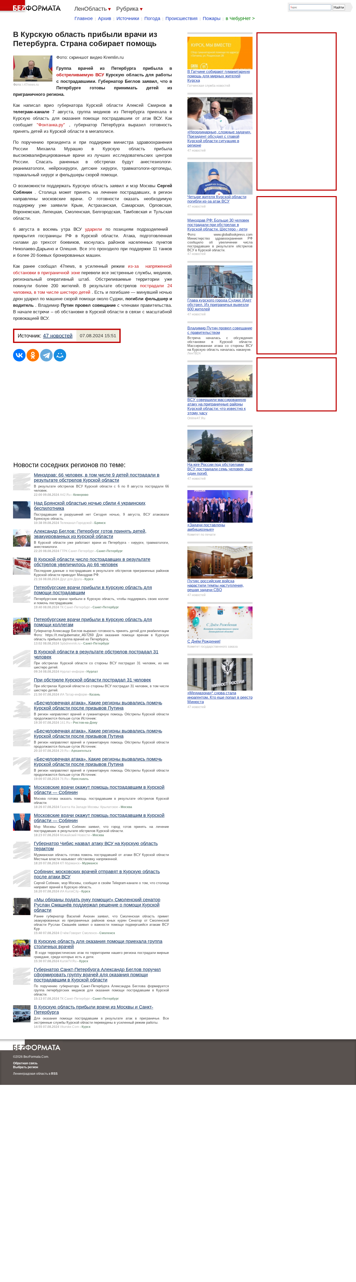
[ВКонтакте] (19, 355)
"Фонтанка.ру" (51, 124)
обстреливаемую (75, 74)
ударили (95, 229)
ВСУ (99, 74)
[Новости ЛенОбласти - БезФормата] (31, 6)
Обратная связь (25, 1063)
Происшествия (181, 18)
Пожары (211, 18)
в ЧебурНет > (240, 18)
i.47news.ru (30, 84)
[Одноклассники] (33, 355)
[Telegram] (46, 355)
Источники (127, 18)
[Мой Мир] (60, 355)
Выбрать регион (25, 1067)
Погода (152, 18)
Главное (84, 18)
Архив (104, 18)
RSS (54, 1073)
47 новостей (57, 336)
